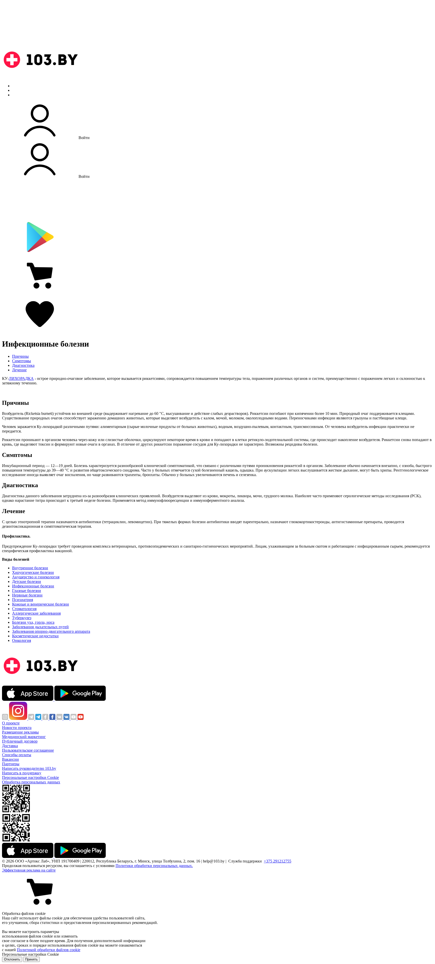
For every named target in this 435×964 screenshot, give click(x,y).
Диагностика (23, 365)
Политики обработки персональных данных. (154, 865)
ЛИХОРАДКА (21, 378)
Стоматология (24, 609)
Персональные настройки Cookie (30, 777)
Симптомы (21, 361)
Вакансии (10, 759)
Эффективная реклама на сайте (29, 870)
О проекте (11, 723)
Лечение (19, 370)
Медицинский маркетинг (24, 737)
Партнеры (10, 764)
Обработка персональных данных (31, 782)
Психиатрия (22, 599)
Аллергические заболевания (36, 613)
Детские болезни (26, 581)
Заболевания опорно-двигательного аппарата (51, 631)
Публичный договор (20, 741)
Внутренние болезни (30, 568)
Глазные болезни (26, 590)
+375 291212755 (277, 861)
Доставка (10, 746)
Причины (20, 356)
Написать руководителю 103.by (29, 768)
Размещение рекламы (20, 732)
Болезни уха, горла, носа (33, 622)
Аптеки (18, 90)
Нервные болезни (27, 595)
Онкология (21, 640)
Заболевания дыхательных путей (40, 627)
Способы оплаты (16, 755)
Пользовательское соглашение (28, 750)
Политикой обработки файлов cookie (48, 950)
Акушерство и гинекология (35, 577)
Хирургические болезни (33, 572)
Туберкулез (21, 618)
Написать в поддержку (21, 773)
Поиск (17, 86)
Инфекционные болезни (33, 586)
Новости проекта (16, 727)
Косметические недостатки (35, 636)
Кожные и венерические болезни (40, 604)
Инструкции (23, 95)
